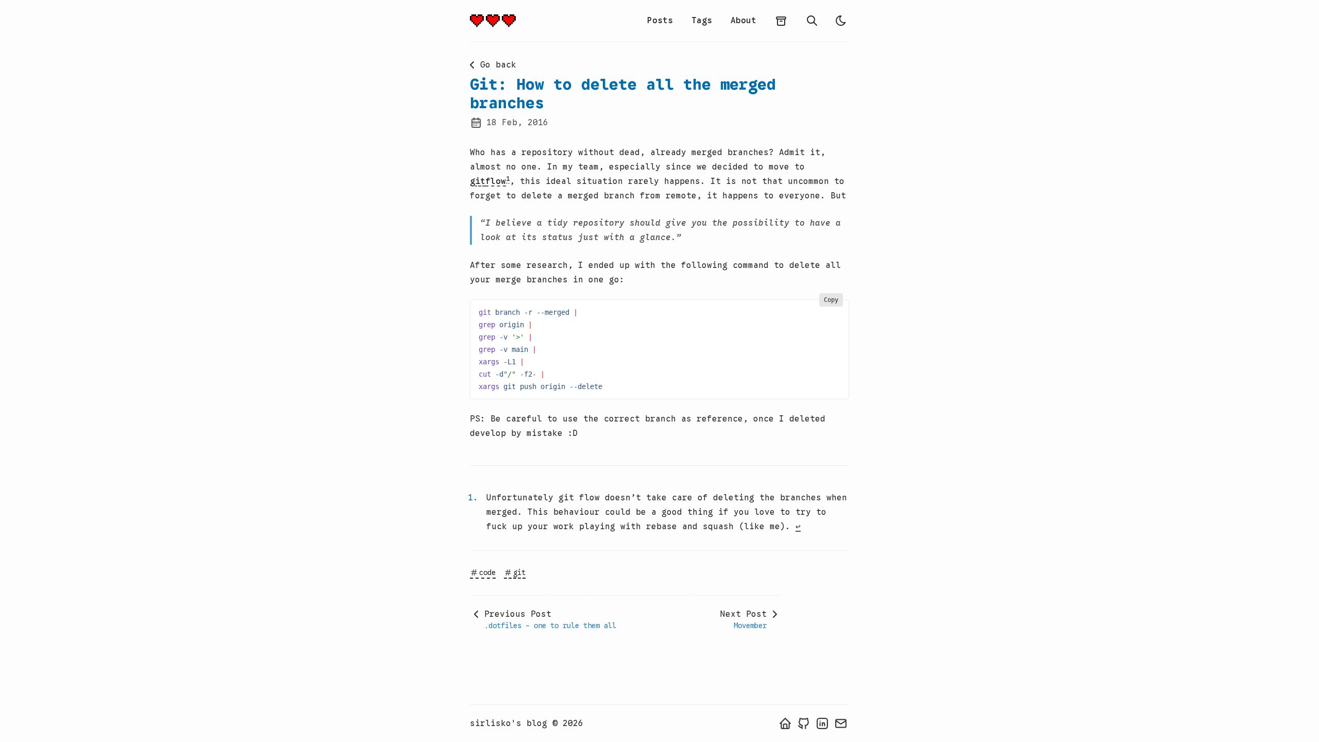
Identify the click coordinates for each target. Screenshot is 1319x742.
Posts (660, 20)
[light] (841, 20)
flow (495, 181)
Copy (831, 299)
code (487, 572)
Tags (701, 20)
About (743, 20)
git (477, 181)
